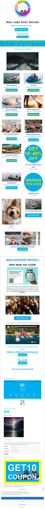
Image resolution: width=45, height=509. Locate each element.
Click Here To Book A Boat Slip (22, 369)
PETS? (11, 226)
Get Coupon (22, 486)
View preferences (22, 504)
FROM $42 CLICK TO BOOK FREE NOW (33, 111)
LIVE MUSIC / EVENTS (11, 155)
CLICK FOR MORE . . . (33, 195)
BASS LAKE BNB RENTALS (11, 134)
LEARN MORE (11, 139)
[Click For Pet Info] (11, 212)
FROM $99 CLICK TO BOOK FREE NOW (33, 87)
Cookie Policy (22, 507)
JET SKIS (33, 85)
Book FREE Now (11, 90)
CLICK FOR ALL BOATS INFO (33, 211)
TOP (22, 373)
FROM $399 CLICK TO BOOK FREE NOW (11, 111)
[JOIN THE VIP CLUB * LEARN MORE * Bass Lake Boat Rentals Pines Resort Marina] (22, 239)
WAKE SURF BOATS (11, 110)
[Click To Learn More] (11, 126)
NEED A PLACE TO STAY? (12, 136)
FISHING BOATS (11, 183)
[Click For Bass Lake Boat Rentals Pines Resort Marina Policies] (33, 182)
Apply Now (22, 355)
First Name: (6, 446)
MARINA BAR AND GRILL (33, 134)
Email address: (6, 451)
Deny (22, 501)
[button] (43, 489)
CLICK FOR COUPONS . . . (33, 169)
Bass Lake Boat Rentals (22, 9)
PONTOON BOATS (11, 85)
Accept (22, 498)
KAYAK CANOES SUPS (33, 109)
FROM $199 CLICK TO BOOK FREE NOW (11, 87)
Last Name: (6, 448)
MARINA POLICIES (33, 193)
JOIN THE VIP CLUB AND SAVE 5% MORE (22, 247)
